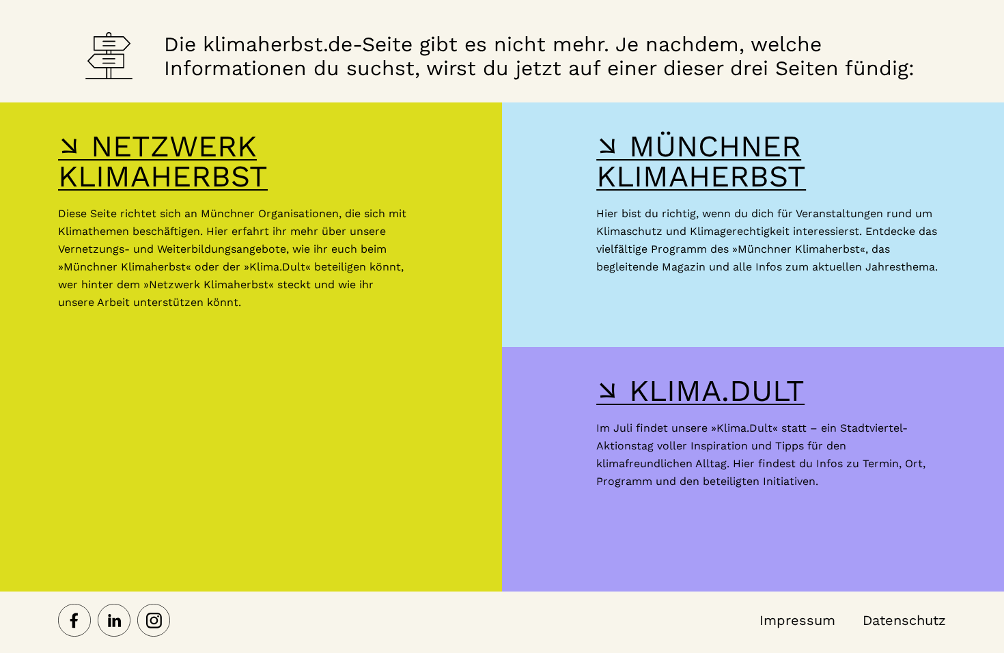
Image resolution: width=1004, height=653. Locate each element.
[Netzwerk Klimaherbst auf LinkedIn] (114, 621)
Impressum (797, 620)
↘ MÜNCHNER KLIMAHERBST (701, 161)
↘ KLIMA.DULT (700, 390)
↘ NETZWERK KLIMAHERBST (163, 161)
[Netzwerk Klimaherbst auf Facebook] (74, 621)
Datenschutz (904, 620)
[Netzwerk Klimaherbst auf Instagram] (153, 621)
